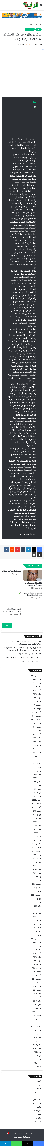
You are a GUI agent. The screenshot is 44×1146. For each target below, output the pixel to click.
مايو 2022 (37, 862)
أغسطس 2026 (36, 676)
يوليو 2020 (37, 942)
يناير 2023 (37, 833)
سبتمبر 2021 (36, 891)
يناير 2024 (37, 789)
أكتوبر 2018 (37, 1019)
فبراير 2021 (37, 917)
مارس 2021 (37, 913)
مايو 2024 (37, 774)
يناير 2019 (37, 1008)
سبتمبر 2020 (36, 935)
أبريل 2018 (37, 1041)
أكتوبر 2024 (36, 756)
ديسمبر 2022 (36, 836)
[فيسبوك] (39, 549)
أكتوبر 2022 (36, 844)
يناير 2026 (37, 701)
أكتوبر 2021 (37, 888)
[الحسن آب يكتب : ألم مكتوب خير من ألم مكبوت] (11, 599)
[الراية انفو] (30, 5)
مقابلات (38, 1122)
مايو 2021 (37, 906)
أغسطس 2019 (36, 983)
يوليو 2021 (37, 899)
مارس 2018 (37, 1045)
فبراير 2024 (37, 785)
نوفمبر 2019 (36, 972)
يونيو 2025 (37, 727)
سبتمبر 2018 (36, 1023)
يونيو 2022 (37, 858)
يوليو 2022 (37, 855)
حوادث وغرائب (36, 1103)
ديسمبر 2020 (36, 924)
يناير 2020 (37, 964)
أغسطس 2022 (36, 851)
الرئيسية (37, 24)
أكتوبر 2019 (37, 975)
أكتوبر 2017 (37, 1063)
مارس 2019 (37, 1001)
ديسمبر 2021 (36, 880)
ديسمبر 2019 (36, 968)
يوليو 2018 (37, 1030)
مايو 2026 (37, 687)
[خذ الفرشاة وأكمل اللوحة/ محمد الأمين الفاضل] (32, 575)
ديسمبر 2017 (36, 1056)
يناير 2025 (37, 745)
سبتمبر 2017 (36, 1067)
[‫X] (34, 549)
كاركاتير (38, 1118)
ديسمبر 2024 (36, 749)
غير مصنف (37, 1111)
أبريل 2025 (37, 734)
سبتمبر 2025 (36, 716)
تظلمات (38, 1092)
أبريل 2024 (37, 778)
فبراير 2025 (37, 741)
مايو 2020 (37, 950)
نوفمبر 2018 (36, 1015)
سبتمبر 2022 (36, 847)
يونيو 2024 (37, 771)
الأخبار (39, 1089)
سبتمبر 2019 (36, 979)
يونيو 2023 (37, 815)
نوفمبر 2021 (36, 884)
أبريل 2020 (37, 953)
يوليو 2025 (37, 723)
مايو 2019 (37, 994)
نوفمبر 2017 (36, 1059)
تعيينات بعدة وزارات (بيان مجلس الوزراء (28, 661)
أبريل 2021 (37, 910)
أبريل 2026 (37, 690)
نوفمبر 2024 (36, 752)
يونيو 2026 (37, 683)
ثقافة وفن (37, 1100)
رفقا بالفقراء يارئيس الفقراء (11, 571)
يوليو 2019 (37, 986)
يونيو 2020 (37, 946)
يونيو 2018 (37, 1034)
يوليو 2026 (37, 679)
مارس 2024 (37, 782)
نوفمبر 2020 (36, 928)
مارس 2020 (37, 957)
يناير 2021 (37, 920)
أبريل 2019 (37, 997)
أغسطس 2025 (36, 720)
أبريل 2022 (37, 866)
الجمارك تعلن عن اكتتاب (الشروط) (29, 654)
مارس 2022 (37, 869)
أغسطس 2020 (36, 939)
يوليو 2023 (37, 811)
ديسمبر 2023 (36, 793)
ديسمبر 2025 (36, 705)
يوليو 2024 (37, 767)
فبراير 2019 (37, 1005)
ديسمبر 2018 (36, 1012)
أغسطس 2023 (36, 807)
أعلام (39, 1081)
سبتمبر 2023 (36, 804)
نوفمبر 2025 (36, 709)
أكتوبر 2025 (36, 712)
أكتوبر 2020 (36, 931)
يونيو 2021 (37, 902)
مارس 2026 (37, 694)
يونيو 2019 (37, 990)
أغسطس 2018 (36, 1026)
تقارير (39, 1096)
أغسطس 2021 (36, 895)
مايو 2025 (37, 731)
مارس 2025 (37, 738)
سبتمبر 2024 (36, 760)
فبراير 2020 (37, 961)
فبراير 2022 (37, 873)
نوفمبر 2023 (36, 796)
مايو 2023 (37, 818)
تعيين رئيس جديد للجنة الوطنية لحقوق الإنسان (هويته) (22, 657)
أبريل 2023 (37, 822)
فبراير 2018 (37, 1048)
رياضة (39, 1107)
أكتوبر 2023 (36, 800)
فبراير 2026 (37, 698)
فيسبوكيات (30, 29)
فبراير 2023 (37, 829)
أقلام (31, 24)
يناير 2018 (37, 1052)
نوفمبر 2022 (36, 840)
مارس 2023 (37, 826)
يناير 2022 (37, 877)
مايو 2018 (37, 1037)
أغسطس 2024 (36, 763)
